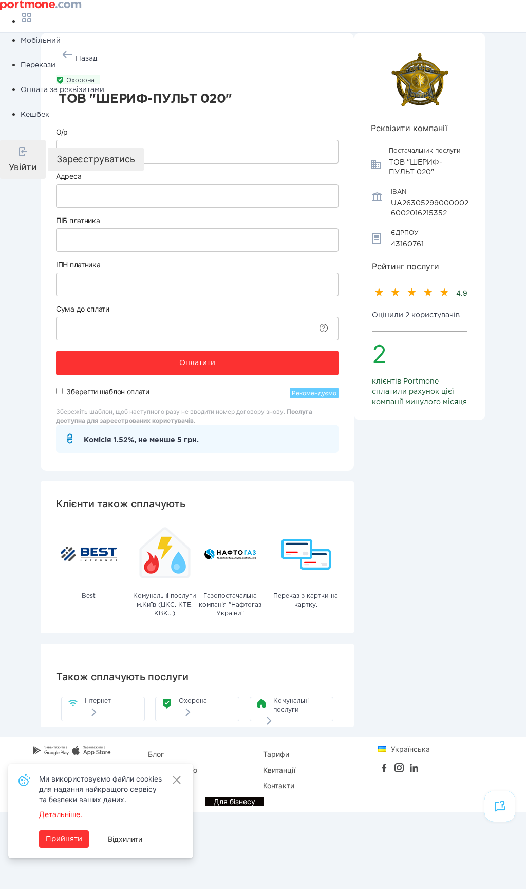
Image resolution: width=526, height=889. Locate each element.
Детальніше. (60, 814)
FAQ (155, 785)
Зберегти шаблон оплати (107, 391)
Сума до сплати (82, 308)
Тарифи (276, 754)
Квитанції (279, 770)
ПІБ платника (78, 220)
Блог (156, 754)
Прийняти (64, 839)
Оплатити (197, 363)
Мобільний (41, 41)
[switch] (59, 391)
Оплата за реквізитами (62, 90)
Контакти (278, 785)
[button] (23, 159)
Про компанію (172, 770)
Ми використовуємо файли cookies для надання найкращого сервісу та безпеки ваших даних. (100, 789)
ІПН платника (78, 264)
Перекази (38, 65)
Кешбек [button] (35, 115)
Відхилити (125, 838)
